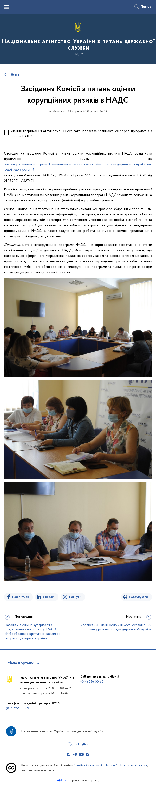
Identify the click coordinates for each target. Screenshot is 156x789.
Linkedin (48, 597)
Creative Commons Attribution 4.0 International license (110, 765)
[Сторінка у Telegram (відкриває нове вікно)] (75, 754)
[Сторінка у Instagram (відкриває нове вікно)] (87, 754)
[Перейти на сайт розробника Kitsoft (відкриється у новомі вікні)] (63, 780)
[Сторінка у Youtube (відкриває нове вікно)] (81, 754)
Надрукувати (138, 597)
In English (81, 744)
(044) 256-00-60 (91, 681)
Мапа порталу (20, 663)
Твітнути (75, 597)
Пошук (146, 7)
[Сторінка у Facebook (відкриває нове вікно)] (68, 754)
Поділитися (20, 597)
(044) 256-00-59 (17, 708)
